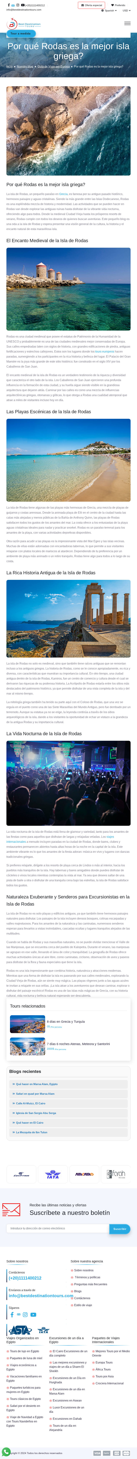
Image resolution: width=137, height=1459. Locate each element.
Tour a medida (21, 33)
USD (125, 10)
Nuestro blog (25, 66)
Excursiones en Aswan (67, 1400)
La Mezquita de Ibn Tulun (31, 1132)
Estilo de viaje (83, 1305)
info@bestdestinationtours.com (41, 1295)
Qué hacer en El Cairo (29, 1122)
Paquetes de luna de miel (26, 1358)
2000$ (56, 1049)
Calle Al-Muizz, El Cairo (30, 1103)
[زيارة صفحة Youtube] (22, 5)
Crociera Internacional (110, 1383)
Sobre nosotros (83, 1270)
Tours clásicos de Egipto (25, 1398)
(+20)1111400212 (25, 1278)
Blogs (78, 1291)
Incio (9, 66)
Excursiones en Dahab (67, 1418)
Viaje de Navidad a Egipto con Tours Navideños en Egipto (24, 1421)
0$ (54, 1026)
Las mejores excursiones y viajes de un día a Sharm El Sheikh (68, 1367)
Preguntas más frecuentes (90, 1284)
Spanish (109, 10)
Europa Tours (104, 1362)
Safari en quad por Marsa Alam (34, 1093)
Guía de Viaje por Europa (54, 66)
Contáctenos (82, 1298)
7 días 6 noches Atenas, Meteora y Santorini (78, 1044)
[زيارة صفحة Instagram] (18, 5)
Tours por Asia (105, 1376)
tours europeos (104, 351)
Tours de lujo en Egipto (24, 1351)
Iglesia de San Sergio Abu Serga (35, 1113)
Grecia (63, 194)
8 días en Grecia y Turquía (66, 1021)
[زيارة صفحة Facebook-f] (8, 5)
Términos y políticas (87, 1277)
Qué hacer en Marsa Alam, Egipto (36, 1084)
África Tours (103, 1369)
